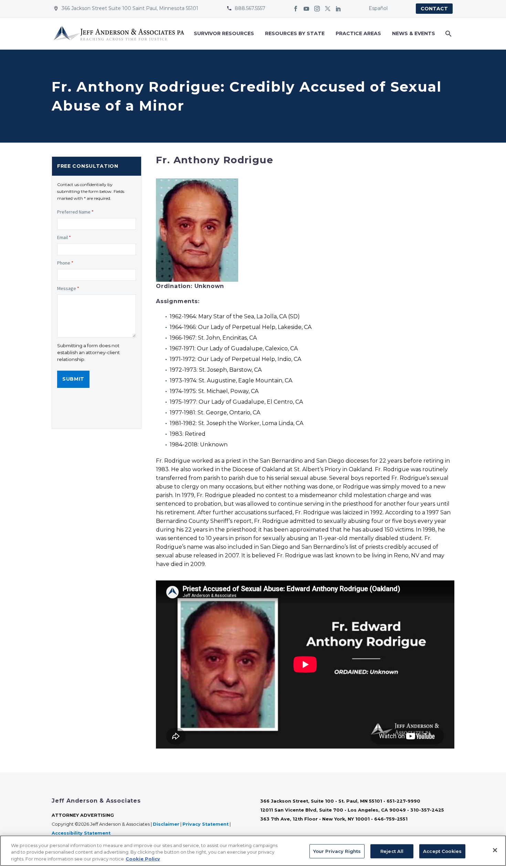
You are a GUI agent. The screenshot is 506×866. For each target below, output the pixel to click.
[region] (253, 850)
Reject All (391, 851)
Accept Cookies (442, 851)
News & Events (413, 33)
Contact (434, 9)
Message (68, 288)
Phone (65, 263)
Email (64, 237)
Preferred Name (75, 212)
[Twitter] (327, 8)
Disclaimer (166, 824)
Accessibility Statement (82, 833)
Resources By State (295, 33)
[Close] (495, 850)
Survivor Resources (224, 33)
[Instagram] (317, 8)
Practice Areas (358, 33)
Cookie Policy (143, 859)
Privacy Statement (205, 824)
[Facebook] (295, 8)
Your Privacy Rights (337, 851)
